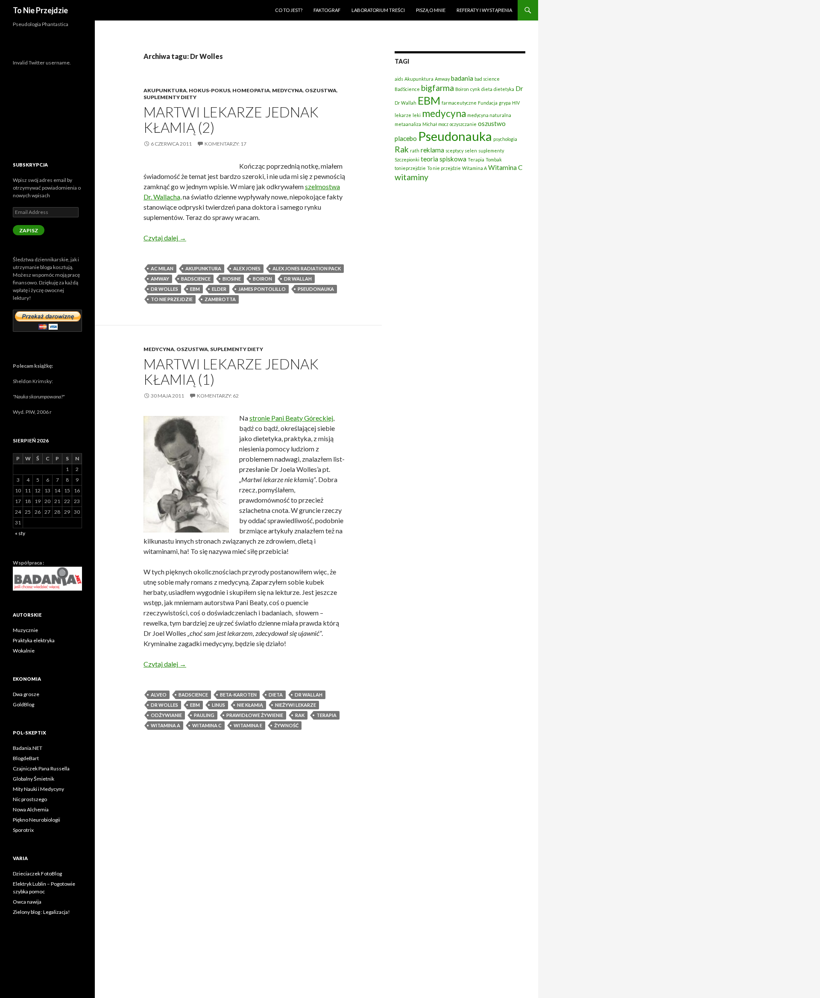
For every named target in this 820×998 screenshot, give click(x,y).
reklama (432, 150)
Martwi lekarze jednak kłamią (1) (231, 371)
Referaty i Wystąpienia (484, 10)
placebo (406, 138)
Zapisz (28, 230)
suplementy (491, 150)
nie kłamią (250, 705)
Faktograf (326, 10)
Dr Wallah (298, 278)
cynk (475, 89)
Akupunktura (165, 90)
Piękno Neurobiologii (36, 820)
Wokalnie (24, 650)
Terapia (326, 715)
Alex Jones (247, 268)
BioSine (232, 278)
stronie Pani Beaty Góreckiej (291, 418)
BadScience (196, 278)
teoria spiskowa (443, 159)
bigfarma (437, 88)
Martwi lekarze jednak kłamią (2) (231, 119)
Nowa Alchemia (31, 809)
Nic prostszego (30, 799)
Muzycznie (25, 630)
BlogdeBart (26, 758)
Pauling (204, 715)
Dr (519, 88)
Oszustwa (321, 90)
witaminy (411, 177)
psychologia (505, 139)
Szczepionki (407, 159)
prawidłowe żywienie (254, 715)
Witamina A (165, 725)
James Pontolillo (262, 289)
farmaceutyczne (459, 102)
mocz (443, 124)
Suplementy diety (170, 97)
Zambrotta (220, 299)
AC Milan (162, 268)
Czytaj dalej (165, 238)
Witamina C (207, 725)
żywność (286, 725)
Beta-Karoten (238, 694)
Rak (300, 715)
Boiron (262, 278)
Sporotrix (23, 830)
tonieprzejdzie (410, 168)
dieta (276, 694)
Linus (218, 705)
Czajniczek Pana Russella (41, 768)
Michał (429, 124)
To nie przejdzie (172, 299)
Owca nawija (27, 901)
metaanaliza (408, 124)
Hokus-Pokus (209, 90)
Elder (219, 289)
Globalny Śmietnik (33, 779)
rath (414, 150)
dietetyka (504, 89)
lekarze (403, 115)
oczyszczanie (463, 124)
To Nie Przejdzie (40, 10)
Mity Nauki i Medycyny (38, 789)
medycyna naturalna (489, 115)
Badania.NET (27, 748)
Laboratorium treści (378, 10)
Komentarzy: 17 (225, 143)
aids (399, 79)
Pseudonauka (316, 289)
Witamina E (248, 725)
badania (462, 78)
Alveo (159, 694)
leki (417, 115)
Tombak (494, 159)
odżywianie (166, 715)
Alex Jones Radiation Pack (306, 268)
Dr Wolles (164, 289)
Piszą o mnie (430, 10)
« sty (20, 533)
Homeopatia (251, 90)
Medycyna (287, 90)
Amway (160, 278)
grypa (505, 102)
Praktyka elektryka (34, 640)
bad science (487, 79)
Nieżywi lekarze (295, 705)
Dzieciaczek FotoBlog (37, 873)
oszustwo (492, 123)
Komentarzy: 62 (218, 395)
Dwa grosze (26, 694)
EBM (195, 289)
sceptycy (454, 150)
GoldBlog (23, 704)
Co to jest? (288, 10)
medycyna (444, 113)
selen (471, 150)
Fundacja (488, 102)
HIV (516, 102)
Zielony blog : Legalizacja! (41, 912)
